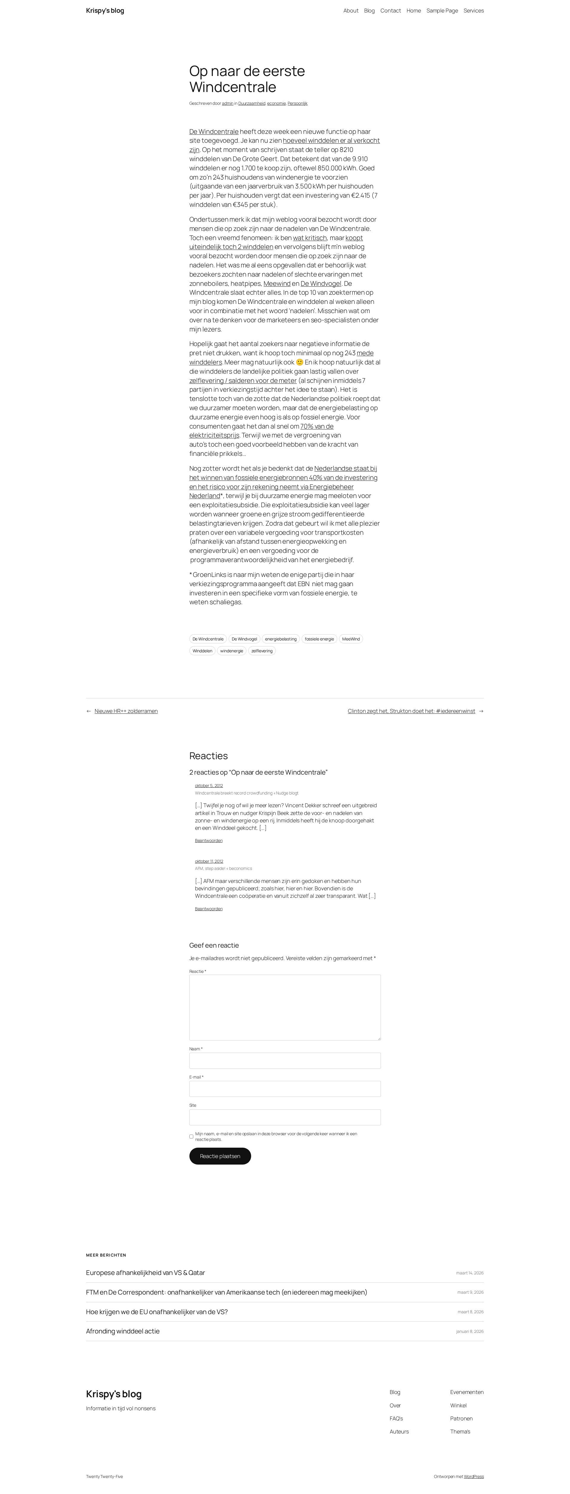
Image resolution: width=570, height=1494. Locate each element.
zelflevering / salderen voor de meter (243, 380)
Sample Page (442, 10)
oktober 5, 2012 (209, 785)
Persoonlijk (298, 103)
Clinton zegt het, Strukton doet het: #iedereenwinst (411, 710)
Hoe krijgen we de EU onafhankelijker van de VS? (157, 1312)
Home (414, 10)
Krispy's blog (105, 10)
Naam (196, 1048)
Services (474, 10)
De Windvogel (321, 283)
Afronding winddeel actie (123, 1331)
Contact (391, 10)
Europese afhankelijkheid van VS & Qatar (145, 1272)
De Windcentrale (214, 131)
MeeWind (351, 639)
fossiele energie (319, 639)
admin (228, 103)
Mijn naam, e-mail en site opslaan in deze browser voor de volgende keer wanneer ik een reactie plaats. (276, 1136)
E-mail (196, 1077)
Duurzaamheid (251, 103)
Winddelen (202, 651)
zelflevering (262, 651)
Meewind (277, 283)
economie (276, 103)
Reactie (197, 971)
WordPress (474, 1476)
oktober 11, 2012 (209, 861)
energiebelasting (280, 639)
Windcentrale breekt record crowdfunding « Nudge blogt (247, 793)
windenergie (231, 651)
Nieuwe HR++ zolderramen (126, 710)
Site (193, 1105)
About (351, 10)
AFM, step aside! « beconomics (223, 868)
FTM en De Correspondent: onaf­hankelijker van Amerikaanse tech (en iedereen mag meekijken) (227, 1292)
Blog (369, 10)
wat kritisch (310, 237)
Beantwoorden (209, 840)
